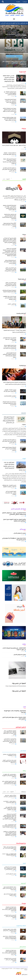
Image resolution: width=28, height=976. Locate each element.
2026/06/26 (13, 933)
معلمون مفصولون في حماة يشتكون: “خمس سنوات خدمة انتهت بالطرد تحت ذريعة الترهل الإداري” (9, 732)
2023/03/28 (13, 744)
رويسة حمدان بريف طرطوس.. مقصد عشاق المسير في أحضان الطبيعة (9, 298)
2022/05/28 (23, 714)
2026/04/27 (13, 350)
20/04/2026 (13, 496)
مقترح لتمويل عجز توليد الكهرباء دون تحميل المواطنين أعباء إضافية (14, 520)
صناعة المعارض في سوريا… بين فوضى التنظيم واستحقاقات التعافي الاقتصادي (14, 513)
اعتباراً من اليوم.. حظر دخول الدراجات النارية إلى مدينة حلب (10, 796)
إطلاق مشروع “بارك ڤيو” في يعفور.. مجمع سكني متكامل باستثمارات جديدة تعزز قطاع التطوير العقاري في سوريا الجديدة (9, 241)
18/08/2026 (13, 452)
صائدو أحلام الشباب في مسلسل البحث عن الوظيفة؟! (9, 754)
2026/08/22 (23, 83)
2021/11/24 (13, 757)
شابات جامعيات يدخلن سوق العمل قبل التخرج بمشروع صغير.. (14, 718)
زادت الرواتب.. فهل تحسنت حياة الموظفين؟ (17, 35)
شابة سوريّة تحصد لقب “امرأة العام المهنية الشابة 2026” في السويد (9, 848)
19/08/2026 (23, 37)
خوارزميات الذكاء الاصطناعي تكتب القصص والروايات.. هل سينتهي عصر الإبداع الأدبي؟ (10, 868)
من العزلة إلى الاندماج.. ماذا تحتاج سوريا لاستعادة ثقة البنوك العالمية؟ (14, 49)
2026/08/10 (23, 541)
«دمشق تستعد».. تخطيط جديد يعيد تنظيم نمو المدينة (9, 801)
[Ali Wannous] (18, 974)
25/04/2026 (13, 488)
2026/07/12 (13, 836)
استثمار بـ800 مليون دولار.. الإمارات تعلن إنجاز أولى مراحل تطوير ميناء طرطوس (10, 808)
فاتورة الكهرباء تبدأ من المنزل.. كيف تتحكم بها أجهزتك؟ (11, 493)
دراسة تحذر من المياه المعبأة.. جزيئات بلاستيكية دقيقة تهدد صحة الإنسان (9, 403)
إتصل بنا (18, 2)
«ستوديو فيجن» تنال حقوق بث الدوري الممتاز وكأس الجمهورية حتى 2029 (9, 775)
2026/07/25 (13, 828)
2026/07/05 (23, 334)
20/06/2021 (13, 301)
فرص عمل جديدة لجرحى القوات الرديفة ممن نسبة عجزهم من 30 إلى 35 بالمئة (9, 761)
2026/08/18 (13, 114)
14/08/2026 (23, 66)
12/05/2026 (23, 472)
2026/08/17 (23, 535)
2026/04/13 (13, 359)
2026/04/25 (13, 856)
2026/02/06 (23, 522)
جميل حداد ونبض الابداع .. (19, 533)
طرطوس (4, 792)
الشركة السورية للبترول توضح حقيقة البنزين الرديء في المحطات (9, 449)
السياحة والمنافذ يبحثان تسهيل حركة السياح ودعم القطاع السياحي (10, 262)
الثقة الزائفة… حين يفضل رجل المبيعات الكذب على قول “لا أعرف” (14, 649)
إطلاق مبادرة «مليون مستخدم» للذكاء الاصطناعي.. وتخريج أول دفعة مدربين (9, 930)
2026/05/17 (13, 342)
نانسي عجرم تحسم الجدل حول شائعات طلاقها (10, 894)
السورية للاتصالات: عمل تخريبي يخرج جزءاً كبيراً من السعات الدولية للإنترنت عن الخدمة (9, 937)
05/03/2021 (13, 305)
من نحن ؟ (25, 2)
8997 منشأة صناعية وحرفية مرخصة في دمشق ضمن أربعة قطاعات (9, 225)
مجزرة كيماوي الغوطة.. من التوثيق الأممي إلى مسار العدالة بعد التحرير (10, 93)
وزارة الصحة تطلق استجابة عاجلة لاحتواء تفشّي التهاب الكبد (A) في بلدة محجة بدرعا (9, 347)
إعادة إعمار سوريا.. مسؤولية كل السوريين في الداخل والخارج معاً (14, 539)
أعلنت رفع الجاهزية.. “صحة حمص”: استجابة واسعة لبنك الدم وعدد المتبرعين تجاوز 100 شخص (9, 826)
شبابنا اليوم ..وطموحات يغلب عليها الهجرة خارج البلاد (15, 711)
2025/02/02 (13, 896)
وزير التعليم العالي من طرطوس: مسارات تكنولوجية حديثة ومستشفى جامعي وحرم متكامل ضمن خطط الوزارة (9, 833)
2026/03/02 (13, 778)
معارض (4, 179)
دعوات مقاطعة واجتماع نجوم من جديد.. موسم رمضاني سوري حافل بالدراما (9, 888)
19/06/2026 (13, 272)
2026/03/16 (13, 736)
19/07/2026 (13, 265)
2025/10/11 (13, 406)
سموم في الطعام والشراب (10, 396)
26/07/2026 (13, 257)
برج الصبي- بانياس (12, 304)
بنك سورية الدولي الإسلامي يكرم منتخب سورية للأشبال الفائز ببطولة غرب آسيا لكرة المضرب (9, 782)
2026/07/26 (13, 821)
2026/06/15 (13, 940)
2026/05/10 (13, 851)
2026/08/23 (23, 149)
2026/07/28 (23, 516)
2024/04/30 (13, 785)
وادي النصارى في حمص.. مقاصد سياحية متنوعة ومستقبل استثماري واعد (10, 269)
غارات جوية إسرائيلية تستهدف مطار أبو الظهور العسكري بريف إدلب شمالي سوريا (9, 119)
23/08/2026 (23, 426)
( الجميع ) (8, 179)
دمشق (8, 792)
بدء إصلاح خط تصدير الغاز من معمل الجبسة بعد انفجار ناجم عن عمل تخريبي (9, 169)
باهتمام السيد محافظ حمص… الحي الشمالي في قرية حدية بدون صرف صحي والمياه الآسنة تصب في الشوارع (9, 740)
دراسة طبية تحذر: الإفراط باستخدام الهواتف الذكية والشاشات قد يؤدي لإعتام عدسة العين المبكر (9, 909)
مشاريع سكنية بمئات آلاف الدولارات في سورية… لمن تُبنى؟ (14, 63)
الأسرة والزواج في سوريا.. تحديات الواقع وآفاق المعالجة (9, 854)
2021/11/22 (23, 720)
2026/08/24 (23, 201)
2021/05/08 (13, 764)
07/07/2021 (13, 293)
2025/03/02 (13, 891)
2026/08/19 (13, 105)
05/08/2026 (13, 245)
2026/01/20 (13, 397)
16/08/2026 (23, 52)
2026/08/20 (23, 651)
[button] (2, 1)
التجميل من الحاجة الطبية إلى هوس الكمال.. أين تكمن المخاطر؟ (9, 339)
